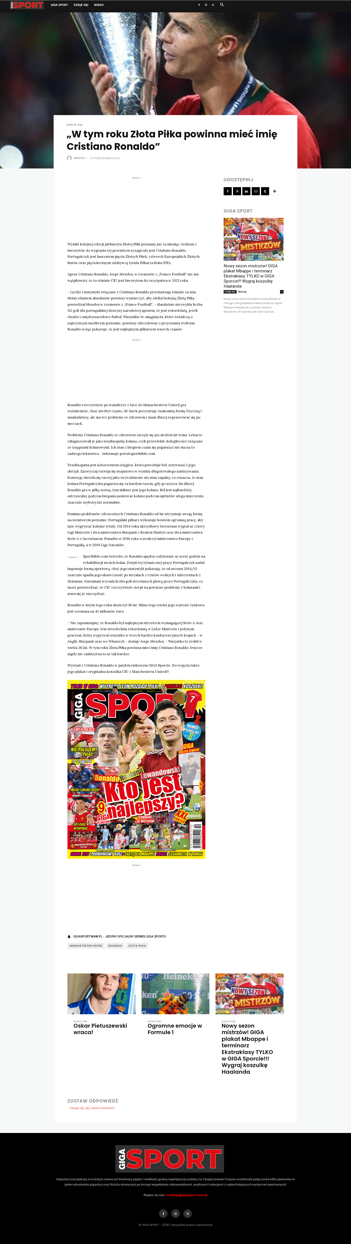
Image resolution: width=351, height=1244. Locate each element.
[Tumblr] (265, 191)
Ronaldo (115, 946)
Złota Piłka (137, 946)
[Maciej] (70, 158)
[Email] (256, 191)
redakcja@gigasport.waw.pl (186, 1195)
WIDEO (99, 5)
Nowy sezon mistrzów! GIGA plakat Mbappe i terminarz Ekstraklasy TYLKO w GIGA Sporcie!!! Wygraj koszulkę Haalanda (251, 276)
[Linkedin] (246, 191)
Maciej (80, 158)
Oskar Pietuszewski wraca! (100, 1029)
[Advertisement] (136, 208)
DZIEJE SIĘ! (81, 5)
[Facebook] (199, 5)
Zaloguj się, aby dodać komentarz (92, 1108)
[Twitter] (213, 5)
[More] (274, 191)
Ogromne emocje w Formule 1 (175, 1029)
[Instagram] (206, 5)
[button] (222, 5)
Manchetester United (86, 946)
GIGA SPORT (59, 5)
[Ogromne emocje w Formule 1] (176, 993)
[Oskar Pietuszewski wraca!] (101, 993)
